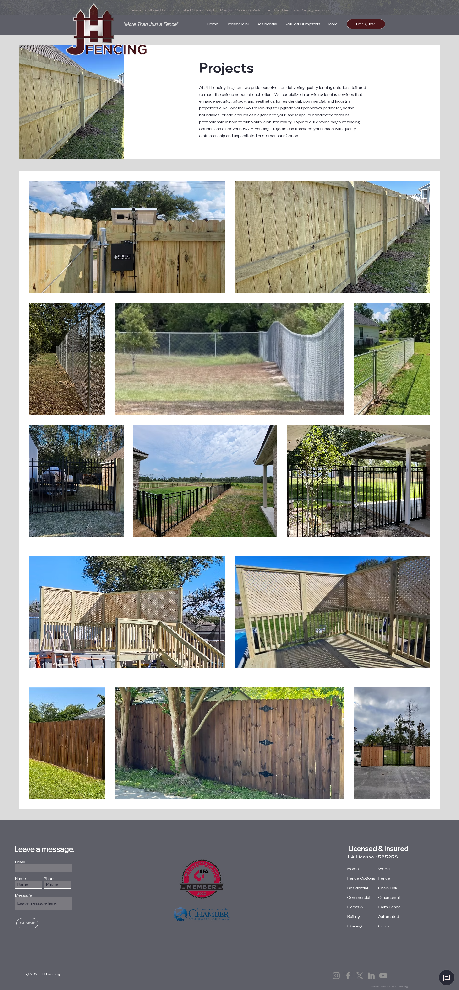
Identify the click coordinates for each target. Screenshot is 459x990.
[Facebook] (348, 975)
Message (23, 895)
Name (20, 879)
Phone (50, 879)
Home (353, 868)
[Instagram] (336, 975)
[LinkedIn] (371, 975)
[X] (359, 975)
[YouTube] (383, 975)
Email (20, 862)
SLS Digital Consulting (397, 986)
